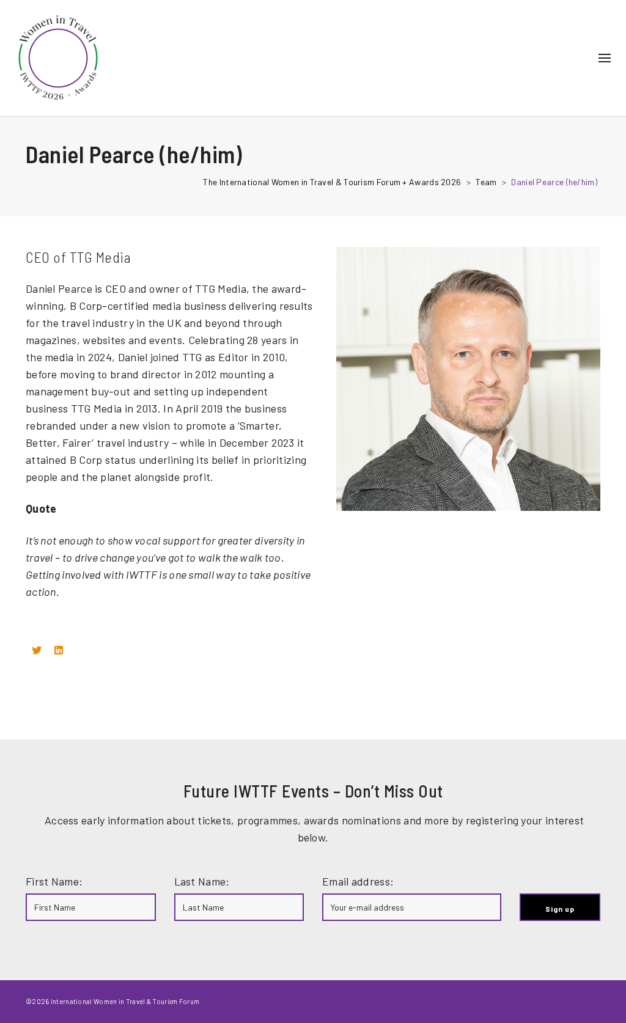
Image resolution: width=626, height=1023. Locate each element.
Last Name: (202, 881)
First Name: (54, 881)
